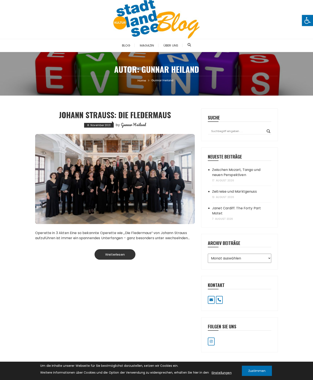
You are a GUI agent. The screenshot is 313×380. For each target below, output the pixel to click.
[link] (307, 20)
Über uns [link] (171, 45)
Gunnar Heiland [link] (133, 124)
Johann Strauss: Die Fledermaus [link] (115, 114)
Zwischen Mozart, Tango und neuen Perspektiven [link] (236, 172)
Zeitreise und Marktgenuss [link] (234, 191)
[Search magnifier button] (268, 131)
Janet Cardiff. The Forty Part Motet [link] (236, 211)
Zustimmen (257, 371)
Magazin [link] (147, 45)
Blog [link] (126, 45)
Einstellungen (222, 373)
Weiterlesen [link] (115, 254)
